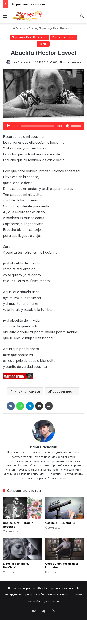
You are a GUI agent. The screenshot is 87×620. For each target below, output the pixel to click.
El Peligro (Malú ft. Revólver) (16, 565)
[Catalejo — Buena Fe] (64, 508)
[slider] (76, 125)
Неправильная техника (28, 4)
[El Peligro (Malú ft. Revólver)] (22, 549)
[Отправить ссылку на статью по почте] (39, 406)
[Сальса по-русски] (26, 16)
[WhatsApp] (20, 406)
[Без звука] (67, 126)
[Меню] (5, 17)
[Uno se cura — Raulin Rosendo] (22, 508)
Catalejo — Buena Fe (60, 523)
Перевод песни (63, 391)
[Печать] (49, 406)
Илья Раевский (21, 62)
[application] (43, 126)
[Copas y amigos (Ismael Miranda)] (64, 549)
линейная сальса (26, 391)
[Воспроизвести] (8, 126)
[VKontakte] (11, 406)
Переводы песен (63, 37)
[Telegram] (30, 406)
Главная (21, 28)
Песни (33, 28)
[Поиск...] (82, 17)
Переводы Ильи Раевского (56, 28)
